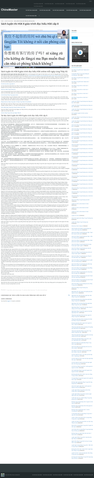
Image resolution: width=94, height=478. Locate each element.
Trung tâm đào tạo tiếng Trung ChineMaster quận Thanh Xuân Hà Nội (44, 75)
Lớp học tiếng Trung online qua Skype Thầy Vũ (11, 113)
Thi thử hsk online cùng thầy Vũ (8, 83)
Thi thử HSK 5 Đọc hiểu (70, 3)
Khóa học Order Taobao (77, 226)
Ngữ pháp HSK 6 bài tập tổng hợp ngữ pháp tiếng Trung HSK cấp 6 (82, 304)
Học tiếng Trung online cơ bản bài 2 (80, 93)
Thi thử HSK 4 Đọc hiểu (49, 3)
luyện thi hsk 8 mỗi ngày (42, 290)
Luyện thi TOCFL (75, 215)
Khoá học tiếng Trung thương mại (8, 89)
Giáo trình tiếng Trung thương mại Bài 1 (81, 199)
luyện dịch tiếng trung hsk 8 (29, 290)
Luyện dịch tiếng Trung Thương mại (80, 222)
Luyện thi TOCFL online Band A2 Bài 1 (80, 207)
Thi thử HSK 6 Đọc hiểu (38, 6)
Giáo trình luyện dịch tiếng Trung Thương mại (82, 218)
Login (90, 1)
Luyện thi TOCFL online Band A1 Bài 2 (80, 203)
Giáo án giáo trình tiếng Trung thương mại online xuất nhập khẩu (81, 229)
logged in (9, 301)
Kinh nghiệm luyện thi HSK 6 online (80, 113)
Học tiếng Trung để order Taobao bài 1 (80, 81)
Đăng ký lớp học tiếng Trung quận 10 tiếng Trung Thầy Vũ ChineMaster (16, 101)
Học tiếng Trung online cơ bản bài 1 (80, 97)
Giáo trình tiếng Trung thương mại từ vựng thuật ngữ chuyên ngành (81, 245)
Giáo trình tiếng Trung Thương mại (80, 287)
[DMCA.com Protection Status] (80, 53)
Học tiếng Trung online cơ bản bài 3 (80, 89)
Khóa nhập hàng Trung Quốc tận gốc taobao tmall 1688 (13, 107)
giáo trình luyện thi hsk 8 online (14, 290)
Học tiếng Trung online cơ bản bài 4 (80, 85)
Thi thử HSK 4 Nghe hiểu (38, 3)
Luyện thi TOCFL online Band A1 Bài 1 (80, 211)
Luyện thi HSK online (9, 21)
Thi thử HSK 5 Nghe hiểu (59, 3)
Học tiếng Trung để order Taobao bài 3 (80, 69)
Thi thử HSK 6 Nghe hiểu (81, 3)
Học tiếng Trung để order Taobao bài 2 (80, 77)
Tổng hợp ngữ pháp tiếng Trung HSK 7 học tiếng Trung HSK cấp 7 (81, 331)
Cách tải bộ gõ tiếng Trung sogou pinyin (9, 95)
